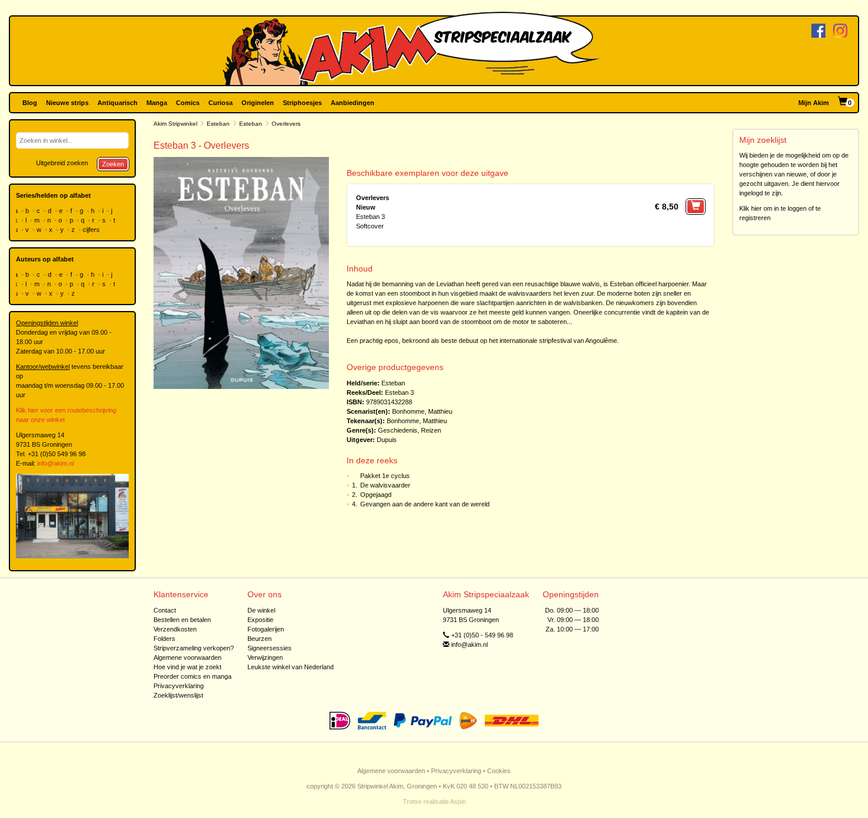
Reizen (431, 430)
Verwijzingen (265, 657)
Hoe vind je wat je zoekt (187, 666)
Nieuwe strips (67, 102)
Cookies (499, 770)
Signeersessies (269, 648)
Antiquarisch (117, 102)
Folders (164, 638)
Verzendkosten (175, 629)
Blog (29, 102)
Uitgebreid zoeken (62, 162)
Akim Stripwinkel (175, 123)
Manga (156, 102)
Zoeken (113, 164)
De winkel (261, 610)
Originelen (258, 102)
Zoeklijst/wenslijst (178, 695)
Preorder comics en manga (192, 676)
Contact (165, 610)
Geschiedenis (397, 430)
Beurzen (259, 638)
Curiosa (220, 102)
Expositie (260, 619)
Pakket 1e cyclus (385, 475)
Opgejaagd (375, 494)
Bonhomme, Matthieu (422, 411)
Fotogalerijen (265, 629)
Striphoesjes (302, 102)
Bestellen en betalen (182, 619)
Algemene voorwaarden (187, 657)
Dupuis (387, 439)
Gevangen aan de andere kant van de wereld (425, 504)
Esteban (218, 123)
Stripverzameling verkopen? (194, 648)
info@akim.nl (55, 463)
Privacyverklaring (179, 685)
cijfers (92, 229)
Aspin (458, 801)
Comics (188, 102)
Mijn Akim (813, 102)
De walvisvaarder (385, 485)
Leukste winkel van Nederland (290, 666)
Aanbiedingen (352, 102)
